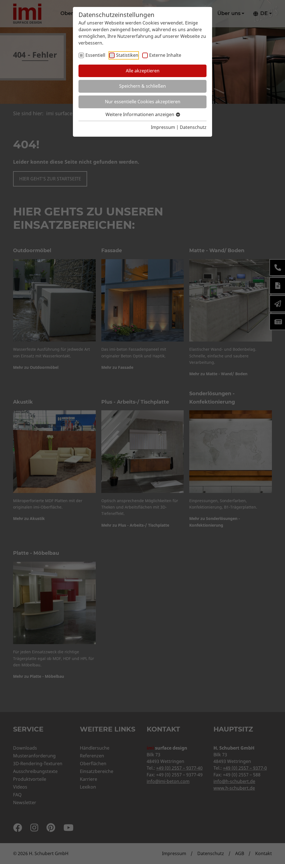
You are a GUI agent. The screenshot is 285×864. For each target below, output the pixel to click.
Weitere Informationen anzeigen (140, 114)
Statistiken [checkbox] (127, 55)
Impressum (163, 127)
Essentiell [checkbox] (95, 55)
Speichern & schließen (142, 86)
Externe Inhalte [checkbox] (165, 55)
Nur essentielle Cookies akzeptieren (142, 102)
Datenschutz (193, 127)
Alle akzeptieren (142, 71)
